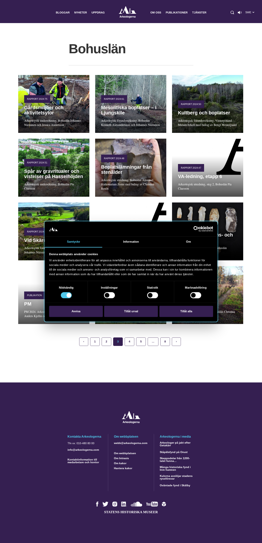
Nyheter (80, 12)
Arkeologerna (127, 12)
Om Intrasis (121, 458)
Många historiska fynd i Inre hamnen (175, 468)
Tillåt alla (186, 311)
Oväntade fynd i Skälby (175, 485)
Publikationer (177, 12)
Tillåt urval (131, 311)
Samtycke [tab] (73, 241)
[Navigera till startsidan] (131, 422)
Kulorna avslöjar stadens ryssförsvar (176, 477)
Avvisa (76, 311)
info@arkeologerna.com (83, 449)
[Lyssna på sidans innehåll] (240, 12)
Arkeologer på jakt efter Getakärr (175, 444)
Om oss (155, 12)
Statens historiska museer (131, 512)
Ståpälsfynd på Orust (174, 452)
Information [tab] (131, 241)
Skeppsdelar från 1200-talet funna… (175, 459)
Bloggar (63, 12)
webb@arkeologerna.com (130, 443)
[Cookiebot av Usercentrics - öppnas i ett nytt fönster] (196, 229)
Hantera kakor (123, 468)
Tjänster (199, 12)
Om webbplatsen (125, 453)
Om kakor (120, 463)
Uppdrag (98, 12)
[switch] (109, 295)
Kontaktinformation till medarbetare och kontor (83, 461)
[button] (232, 12)
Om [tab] (188, 241)
